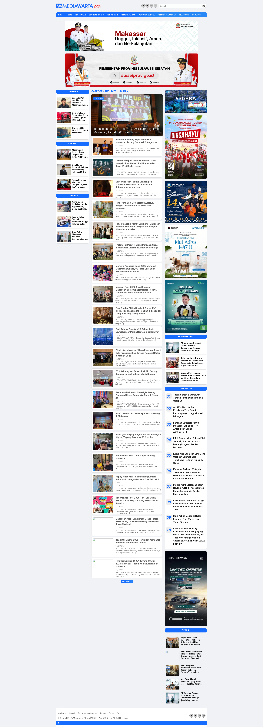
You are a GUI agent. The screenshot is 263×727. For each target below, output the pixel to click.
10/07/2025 (120, 546)
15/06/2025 (120, 570)
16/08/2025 (120, 462)
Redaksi (103, 713)
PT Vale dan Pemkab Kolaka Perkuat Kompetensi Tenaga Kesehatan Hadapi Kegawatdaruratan (190, 697)
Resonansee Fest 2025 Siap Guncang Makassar (135, 457)
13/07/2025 (120, 528)
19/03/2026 (120, 233)
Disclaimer (62, 713)
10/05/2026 (120, 212)
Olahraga (184, 15)
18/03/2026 (120, 251)
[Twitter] (147, 5)
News (69, 15)
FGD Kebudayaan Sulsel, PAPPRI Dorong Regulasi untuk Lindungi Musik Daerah (136, 372)
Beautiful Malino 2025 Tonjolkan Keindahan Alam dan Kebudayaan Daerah (137, 541)
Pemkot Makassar (167, 15)
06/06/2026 (120, 169)
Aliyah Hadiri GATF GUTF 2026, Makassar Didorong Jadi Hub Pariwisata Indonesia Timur (191, 641)
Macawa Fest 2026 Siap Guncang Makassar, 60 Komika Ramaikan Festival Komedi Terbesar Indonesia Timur (136, 290)
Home (61, 15)
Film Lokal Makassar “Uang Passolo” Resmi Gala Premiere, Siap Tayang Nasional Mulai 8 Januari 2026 (138, 353)
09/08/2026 (120, 146)
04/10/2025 (120, 420)
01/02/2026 (120, 335)
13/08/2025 (120, 485)
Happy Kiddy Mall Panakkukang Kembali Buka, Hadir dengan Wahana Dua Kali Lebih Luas (137, 479)
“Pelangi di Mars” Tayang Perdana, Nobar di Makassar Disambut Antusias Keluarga (136, 246)
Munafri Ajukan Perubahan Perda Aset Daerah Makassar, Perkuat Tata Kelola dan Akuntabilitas (191, 669)
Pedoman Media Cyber (87, 713)
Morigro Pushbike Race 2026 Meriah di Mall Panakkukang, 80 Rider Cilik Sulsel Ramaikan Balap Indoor (135, 269)
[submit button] (204, 6)
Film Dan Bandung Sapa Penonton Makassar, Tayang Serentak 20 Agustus (136, 141)
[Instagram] (155, 5)
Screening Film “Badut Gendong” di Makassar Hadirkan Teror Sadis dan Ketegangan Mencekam (134, 184)
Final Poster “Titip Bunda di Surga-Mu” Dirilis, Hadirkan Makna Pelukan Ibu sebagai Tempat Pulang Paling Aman (138, 311)
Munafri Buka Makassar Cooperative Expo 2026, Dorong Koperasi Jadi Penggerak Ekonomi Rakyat (191, 655)
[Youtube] (151, 5)
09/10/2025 (120, 401)
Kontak (72, 713)
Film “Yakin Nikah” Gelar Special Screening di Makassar (137, 415)
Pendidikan (112, 15)
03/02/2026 (120, 317)
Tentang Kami (115, 713)
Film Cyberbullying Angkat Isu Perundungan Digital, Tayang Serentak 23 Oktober (138, 436)
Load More (127, 581)
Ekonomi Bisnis (96, 15)
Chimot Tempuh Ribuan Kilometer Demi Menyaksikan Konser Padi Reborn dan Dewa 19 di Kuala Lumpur (135, 163)
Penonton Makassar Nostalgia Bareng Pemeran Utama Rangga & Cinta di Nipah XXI (136, 395)
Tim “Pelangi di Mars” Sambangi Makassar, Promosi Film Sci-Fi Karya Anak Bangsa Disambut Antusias (137, 226)
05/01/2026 (120, 359)
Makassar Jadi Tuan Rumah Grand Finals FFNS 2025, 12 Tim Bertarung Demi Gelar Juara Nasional (137, 521)
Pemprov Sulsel (147, 15)
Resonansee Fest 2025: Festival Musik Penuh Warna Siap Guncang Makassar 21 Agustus (136, 500)
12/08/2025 (120, 507)
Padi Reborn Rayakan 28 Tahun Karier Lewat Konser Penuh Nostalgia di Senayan (137, 330)
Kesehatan (80, 15)
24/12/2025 (120, 377)
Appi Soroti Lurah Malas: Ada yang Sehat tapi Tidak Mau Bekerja (191, 681)
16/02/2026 (120, 275)
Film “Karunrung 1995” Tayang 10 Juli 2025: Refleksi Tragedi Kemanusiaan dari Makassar (136, 564)
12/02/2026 (120, 296)
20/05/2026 (120, 191)
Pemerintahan (128, 15)
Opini (60, 20)
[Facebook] (143, 5)
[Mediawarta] (78, 7)
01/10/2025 (120, 441)
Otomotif (196, 15)
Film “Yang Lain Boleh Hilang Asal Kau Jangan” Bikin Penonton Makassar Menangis (134, 205)
